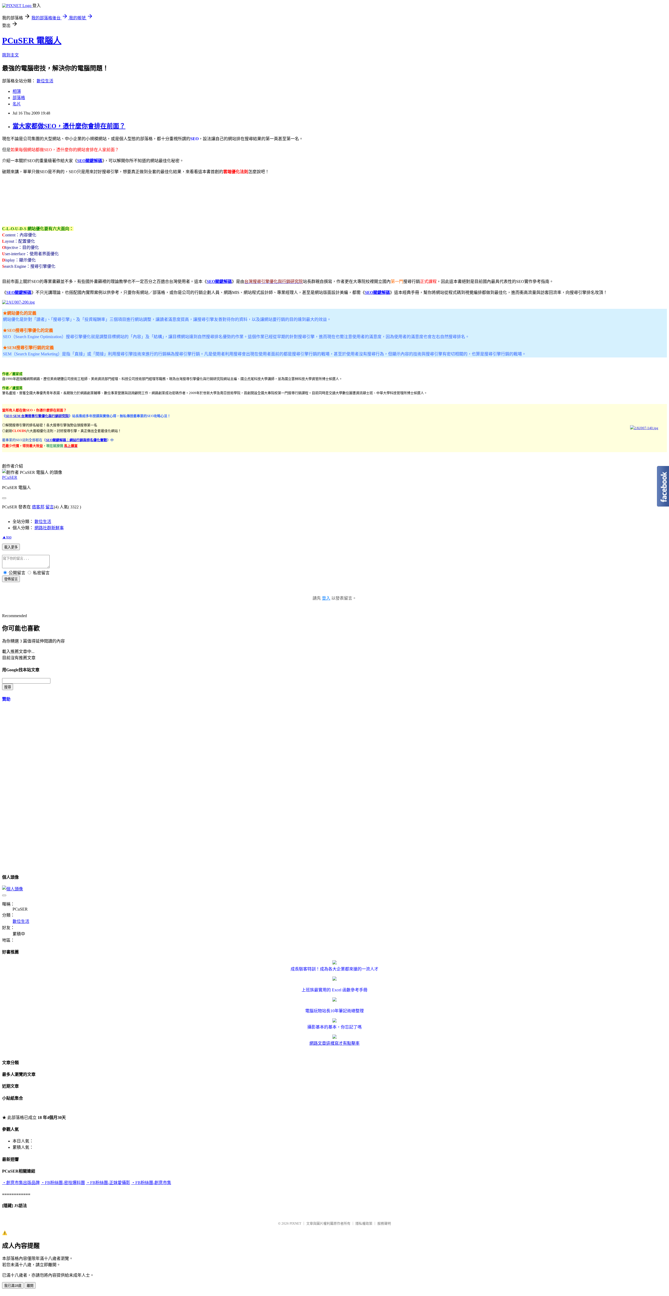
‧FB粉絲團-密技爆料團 (63, 1182)
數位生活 (45, 81)
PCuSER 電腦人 (31, 40)
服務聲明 (384, 1223)
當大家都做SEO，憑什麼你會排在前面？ (69, 126)
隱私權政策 (363, 1223)
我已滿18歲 (12, 1286)
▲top (6, 537)
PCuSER (9, 477)
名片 (17, 104)
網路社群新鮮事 (49, 528)
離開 (30, 1286)
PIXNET (295, 1223)
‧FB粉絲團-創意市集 (151, 1182)
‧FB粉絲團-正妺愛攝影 (108, 1182)
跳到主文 (10, 55)
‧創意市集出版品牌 (21, 1182)
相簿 (17, 91)
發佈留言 (11, 579)
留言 (49, 507)
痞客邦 (38, 507)
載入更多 (11, 547)
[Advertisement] (97, 199)
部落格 (19, 97)
